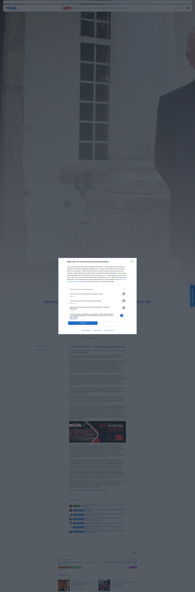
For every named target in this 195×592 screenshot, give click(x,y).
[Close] (133, 262)
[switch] (122, 293)
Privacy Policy (109, 330)
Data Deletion (86, 330)
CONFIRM (83, 323)
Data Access (97, 330)
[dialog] (97, 296)
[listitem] (97, 289)
